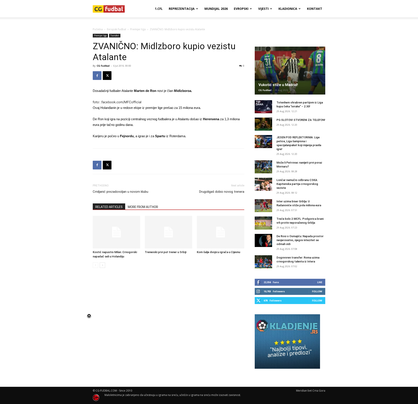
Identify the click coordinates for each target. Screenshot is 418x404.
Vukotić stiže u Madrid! (278, 85)
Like (319, 282)
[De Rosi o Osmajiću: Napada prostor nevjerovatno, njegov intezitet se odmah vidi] (263, 240)
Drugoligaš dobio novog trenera (221, 192)
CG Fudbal (103, 65)
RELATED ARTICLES (109, 207)
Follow (317, 291)
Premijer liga (138, 29)
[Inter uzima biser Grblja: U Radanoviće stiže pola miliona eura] (263, 205)
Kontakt (314, 9)
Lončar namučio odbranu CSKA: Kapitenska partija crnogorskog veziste (297, 183)
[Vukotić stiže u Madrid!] (290, 71)
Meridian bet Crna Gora (310, 390)
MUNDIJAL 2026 (216, 9)
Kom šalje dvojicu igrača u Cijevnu (218, 252)
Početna (98, 29)
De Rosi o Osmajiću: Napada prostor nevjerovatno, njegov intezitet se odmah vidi (300, 240)
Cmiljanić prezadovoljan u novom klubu (120, 192)
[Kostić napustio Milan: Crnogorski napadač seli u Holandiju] (116, 232)
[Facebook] (97, 75)
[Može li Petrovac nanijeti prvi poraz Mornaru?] (263, 166)
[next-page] (102, 265)
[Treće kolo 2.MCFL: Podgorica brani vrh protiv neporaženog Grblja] (263, 223)
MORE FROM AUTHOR (143, 207)
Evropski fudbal (116, 29)
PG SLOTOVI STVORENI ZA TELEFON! (300, 120)
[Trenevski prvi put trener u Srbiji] (168, 232)
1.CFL (159, 9)
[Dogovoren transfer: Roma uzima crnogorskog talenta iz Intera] (263, 261)
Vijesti (263, 9)
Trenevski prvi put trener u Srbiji (165, 252)
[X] (107, 75)
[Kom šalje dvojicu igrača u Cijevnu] (220, 232)
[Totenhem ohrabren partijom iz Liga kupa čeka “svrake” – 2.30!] (263, 106)
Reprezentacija (182, 9)
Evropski (241, 9)
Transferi (114, 35)
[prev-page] (95, 265)
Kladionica (287, 9)
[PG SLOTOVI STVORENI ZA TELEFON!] (263, 124)
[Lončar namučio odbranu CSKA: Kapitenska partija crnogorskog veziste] (263, 184)
